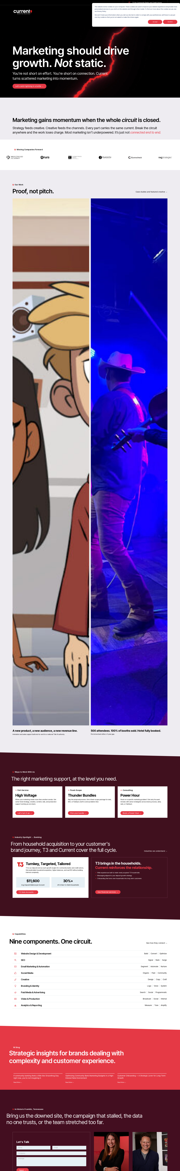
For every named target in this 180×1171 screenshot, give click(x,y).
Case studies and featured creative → (151, 192)
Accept (155, 22)
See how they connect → (156, 943)
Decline (170, 22)
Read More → (18, 1082)
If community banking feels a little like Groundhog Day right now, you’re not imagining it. (36, 1077)
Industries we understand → (155, 851)
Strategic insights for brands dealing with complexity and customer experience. (66, 1057)
